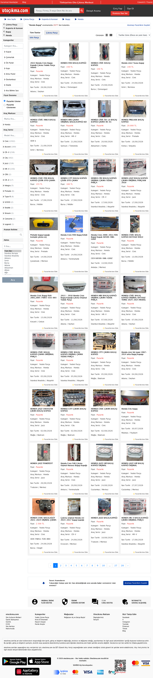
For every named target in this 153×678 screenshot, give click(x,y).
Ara (13, 280)
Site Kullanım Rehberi (13, 617)
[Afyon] (12, 270)
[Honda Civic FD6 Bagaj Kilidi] (74, 223)
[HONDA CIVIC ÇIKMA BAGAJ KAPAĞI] (104, 397)
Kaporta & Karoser (50, 19)
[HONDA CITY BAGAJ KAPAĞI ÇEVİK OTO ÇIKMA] (74, 167)
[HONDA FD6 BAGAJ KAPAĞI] (74, 51)
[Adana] (12, 265)
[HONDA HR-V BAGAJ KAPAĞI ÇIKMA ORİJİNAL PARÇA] (135, 506)
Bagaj (67, 19)
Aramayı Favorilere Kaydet (136, 583)
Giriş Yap (117, 8)
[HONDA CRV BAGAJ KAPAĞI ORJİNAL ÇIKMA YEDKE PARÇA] (104, 167)
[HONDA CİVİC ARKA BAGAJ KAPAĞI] (44, 108)
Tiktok (125, 628)
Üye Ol (130, 8)
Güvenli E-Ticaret (144, 2)
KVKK (8, 624)
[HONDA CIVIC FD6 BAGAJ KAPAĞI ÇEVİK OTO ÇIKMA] (44, 167)
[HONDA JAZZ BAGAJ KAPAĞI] (104, 506)
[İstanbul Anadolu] (12, 256)
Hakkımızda (10, 628)
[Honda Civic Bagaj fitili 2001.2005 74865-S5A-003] (44, 284)
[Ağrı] (12, 272)
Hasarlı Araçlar (40, 622)
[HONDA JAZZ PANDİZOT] (44, 452)
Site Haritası (10, 626)
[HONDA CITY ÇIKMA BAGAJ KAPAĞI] (74, 397)
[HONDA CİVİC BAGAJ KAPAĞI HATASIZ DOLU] (135, 223)
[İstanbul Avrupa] (12, 253)
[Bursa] (12, 263)
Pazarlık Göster (14, 101)
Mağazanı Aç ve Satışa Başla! (74, 617)
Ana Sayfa (11, 19)
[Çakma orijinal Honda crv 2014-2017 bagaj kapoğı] (74, 506)
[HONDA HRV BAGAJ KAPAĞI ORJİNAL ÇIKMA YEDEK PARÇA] (104, 284)
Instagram (126, 622)
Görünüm (100, 35)
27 (115, 565)
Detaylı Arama (93, 10)
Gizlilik (8, 622)
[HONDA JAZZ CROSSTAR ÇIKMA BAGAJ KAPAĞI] (44, 397)
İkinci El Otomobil (41, 619)
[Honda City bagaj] (135, 397)
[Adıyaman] (12, 268)
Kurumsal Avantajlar (9, 2)
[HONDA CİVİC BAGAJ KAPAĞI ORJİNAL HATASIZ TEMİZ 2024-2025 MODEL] (135, 284)
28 (122, 565)
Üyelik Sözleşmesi (12, 619)
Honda (81, 19)
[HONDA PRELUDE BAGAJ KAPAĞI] (135, 108)
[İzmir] (12, 260)
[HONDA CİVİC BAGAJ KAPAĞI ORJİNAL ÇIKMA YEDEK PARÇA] (74, 341)
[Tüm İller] (12, 251)
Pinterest (126, 626)
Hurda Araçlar (40, 624)
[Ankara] (12, 258)
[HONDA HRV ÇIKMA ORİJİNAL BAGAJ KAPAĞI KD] (74, 108)
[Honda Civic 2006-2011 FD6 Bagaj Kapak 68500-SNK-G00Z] (104, 223)
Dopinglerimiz (98, 617)
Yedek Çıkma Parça (42, 617)
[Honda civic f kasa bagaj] (135, 51)
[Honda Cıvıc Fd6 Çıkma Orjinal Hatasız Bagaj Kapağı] (74, 452)
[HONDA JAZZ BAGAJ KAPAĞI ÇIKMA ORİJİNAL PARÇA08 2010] (135, 167)
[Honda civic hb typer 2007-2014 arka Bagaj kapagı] (135, 341)
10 (103, 565)
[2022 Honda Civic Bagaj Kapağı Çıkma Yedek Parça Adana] (44, 51)
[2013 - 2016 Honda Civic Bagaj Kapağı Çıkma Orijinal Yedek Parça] (74, 284)
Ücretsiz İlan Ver (120, 13)
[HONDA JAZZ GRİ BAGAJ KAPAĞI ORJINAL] (104, 452)
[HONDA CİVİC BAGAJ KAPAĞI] (104, 51)
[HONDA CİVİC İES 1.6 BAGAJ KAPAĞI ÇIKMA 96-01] (104, 108)
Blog (24, 2)
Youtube (125, 624)
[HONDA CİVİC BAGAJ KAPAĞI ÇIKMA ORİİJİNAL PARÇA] (44, 341)
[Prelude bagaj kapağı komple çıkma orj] (44, 223)
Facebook (126, 617)
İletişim (96, 619)
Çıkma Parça (28, 19)
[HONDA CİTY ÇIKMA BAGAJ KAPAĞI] (104, 341)
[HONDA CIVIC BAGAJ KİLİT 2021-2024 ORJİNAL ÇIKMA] (44, 506)
